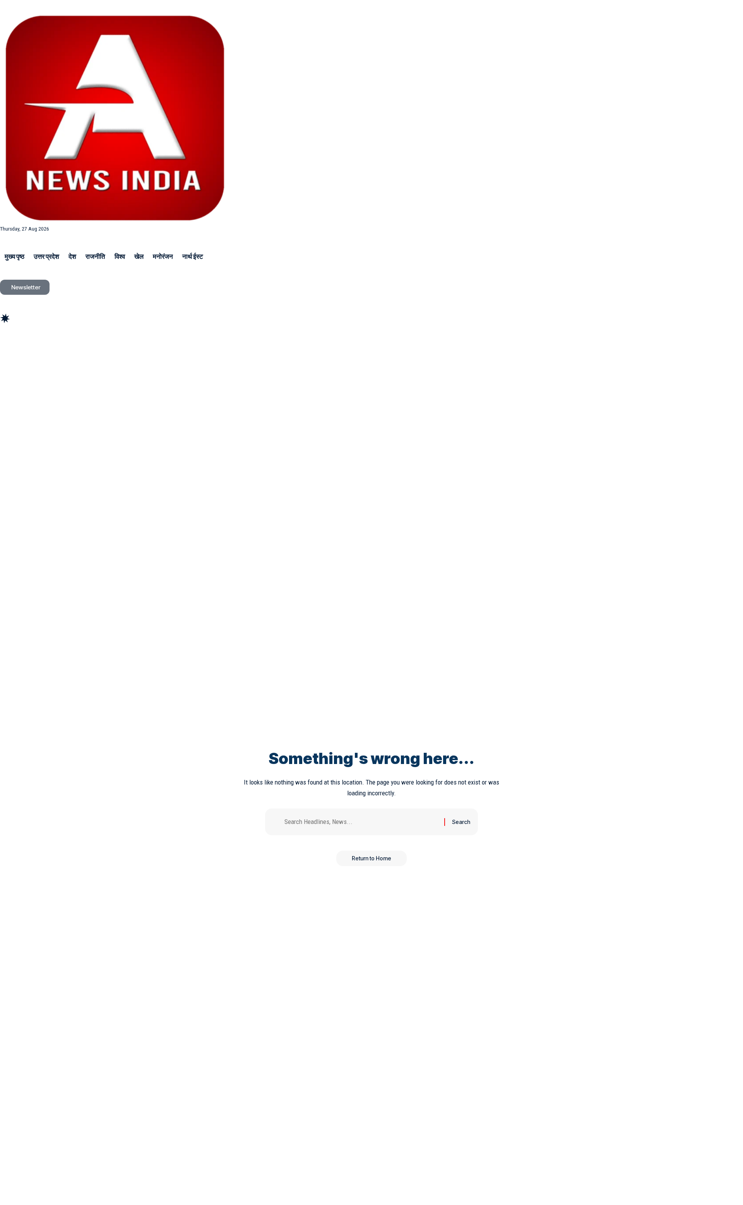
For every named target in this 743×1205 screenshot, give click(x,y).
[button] (371, 308)
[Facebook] (4, 356)
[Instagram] (31, 356)
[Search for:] (361, 821)
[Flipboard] (40, 356)
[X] (13, 356)
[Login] (6, 299)
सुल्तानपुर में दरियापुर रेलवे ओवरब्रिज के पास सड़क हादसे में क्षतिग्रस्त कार (89, 343)
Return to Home (371, 858)
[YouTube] (22, 356)
